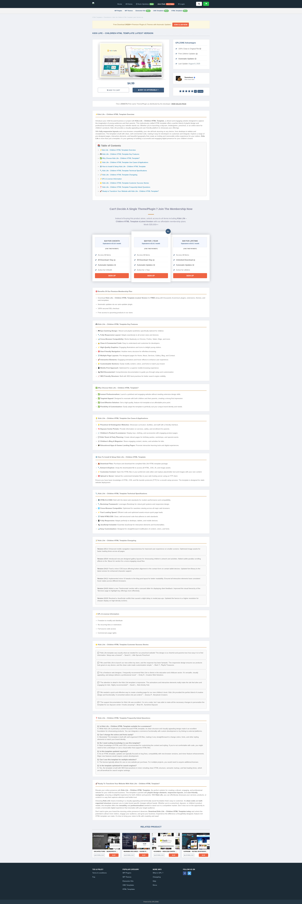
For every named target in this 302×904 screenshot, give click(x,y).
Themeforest (107, 17)
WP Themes (129, 11)
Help (154, 881)
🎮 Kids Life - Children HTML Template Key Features (119, 154)
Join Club (165, 4)
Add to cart (114, 90)
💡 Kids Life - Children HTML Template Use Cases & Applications (124, 162)
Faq (93, 877)
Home (119, 4)
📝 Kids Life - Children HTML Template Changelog (118, 175)
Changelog (157, 877)
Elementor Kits (143, 11)
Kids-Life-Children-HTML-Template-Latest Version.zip (128, 17)
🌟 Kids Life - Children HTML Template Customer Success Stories (124, 183)
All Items (129, 4)
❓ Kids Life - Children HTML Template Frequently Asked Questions (125, 187)
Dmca (155, 885)
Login (182, 4)
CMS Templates (160, 11)
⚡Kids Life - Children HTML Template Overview (118, 150)
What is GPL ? (158, 873)
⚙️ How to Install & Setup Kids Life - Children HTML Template (123, 166)
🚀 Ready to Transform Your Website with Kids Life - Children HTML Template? (129, 191)
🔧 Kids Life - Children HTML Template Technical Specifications (123, 171)
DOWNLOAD (100, 855)
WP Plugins (118, 11)
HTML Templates (179, 11)
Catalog (125, 893)
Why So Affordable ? (148, 90)
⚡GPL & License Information (111, 179)
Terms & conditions (99, 873)
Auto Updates (145, 4)
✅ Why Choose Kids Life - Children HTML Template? (120, 158)
